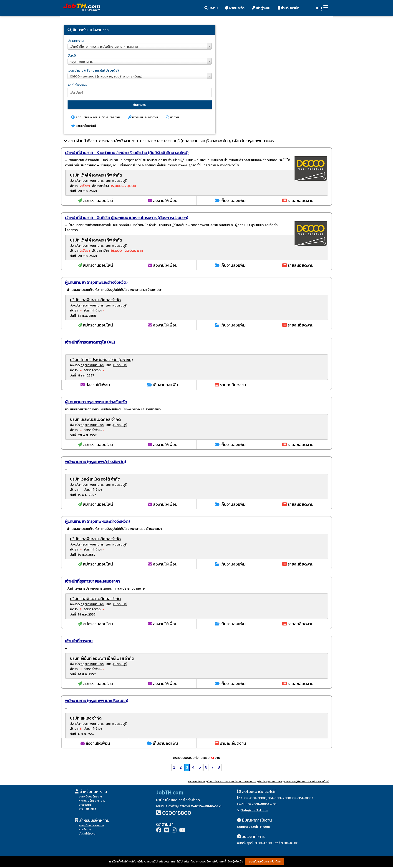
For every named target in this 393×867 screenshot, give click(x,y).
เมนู (319, 8)
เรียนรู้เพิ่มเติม (235, 862)
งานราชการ (85, 805)
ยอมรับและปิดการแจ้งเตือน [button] (265, 862)
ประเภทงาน (76, 40)
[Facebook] (158, 830)
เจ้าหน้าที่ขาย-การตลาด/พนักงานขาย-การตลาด (231, 781)
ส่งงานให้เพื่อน (164, 200)
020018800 (176, 813)
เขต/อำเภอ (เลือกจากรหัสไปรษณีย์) (93, 70)
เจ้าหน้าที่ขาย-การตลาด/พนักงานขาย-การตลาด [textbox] (104, 46)
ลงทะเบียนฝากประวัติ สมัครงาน (97, 117)
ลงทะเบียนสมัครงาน (90, 797)
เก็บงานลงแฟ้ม (232, 200)
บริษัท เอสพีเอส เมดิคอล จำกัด (95, 300)
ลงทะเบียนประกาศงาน (91, 825)
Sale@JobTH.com (254, 810)
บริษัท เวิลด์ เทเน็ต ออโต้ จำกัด (95, 479)
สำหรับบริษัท (289, 7)
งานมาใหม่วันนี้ (85, 125)
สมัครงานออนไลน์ (97, 200)
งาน (103, 801)
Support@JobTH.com (253, 826)
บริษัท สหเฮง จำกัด (86, 718)
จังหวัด (72, 55)
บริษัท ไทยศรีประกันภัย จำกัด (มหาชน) (101, 359)
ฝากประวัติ (236, 7)
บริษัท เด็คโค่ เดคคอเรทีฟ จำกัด (96, 175)
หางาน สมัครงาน (196, 781)
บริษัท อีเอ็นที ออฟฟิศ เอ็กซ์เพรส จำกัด (102, 658)
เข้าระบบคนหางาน (144, 117)
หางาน (213, 7)
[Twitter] (166, 830)
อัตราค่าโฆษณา (87, 834)
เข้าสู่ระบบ (262, 7)
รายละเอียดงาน (300, 200)
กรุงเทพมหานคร (92, 180)
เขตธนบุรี (120, 180)
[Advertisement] (276, 60)
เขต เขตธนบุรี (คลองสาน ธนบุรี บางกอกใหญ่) (306, 781)
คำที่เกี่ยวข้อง (77, 85)
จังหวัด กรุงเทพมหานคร (270, 781)
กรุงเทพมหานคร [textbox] (81, 61)
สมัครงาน (93, 801)
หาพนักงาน (85, 829)
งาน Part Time (87, 809)
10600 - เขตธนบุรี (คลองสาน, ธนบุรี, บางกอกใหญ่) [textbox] (106, 76)
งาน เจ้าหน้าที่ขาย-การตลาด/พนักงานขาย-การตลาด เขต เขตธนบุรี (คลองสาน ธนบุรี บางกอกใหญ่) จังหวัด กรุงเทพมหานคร (171, 141)
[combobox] (140, 46)
